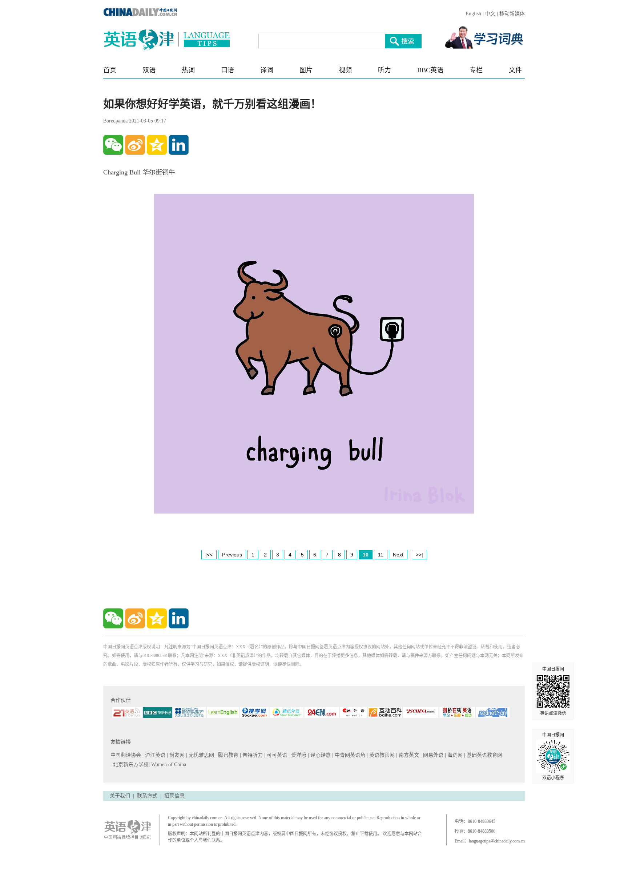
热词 (188, 70)
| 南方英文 (408, 755)
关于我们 (120, 795)
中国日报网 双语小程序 (553, 756)
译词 (266, 70)
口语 (227, 70)
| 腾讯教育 (228, 755)
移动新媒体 (512, 13)
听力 (384, 70)
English (473, 13)
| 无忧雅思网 (201, 755)
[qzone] (157, 145)
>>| (419, 555)
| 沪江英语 (154, 755)
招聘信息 (174, 795)
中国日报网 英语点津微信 (553, 691)
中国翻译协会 (126, 755)
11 (380, 555)
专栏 (476, 70)
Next (398, 555)
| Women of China (167, 764)
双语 (149, 70)
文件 (515, 70)
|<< (209, 555)
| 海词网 (454, 755)
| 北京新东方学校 (129, 764)
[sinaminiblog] (135, 145)
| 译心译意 (320, 755)
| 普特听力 (252, 755)
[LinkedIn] (179, 145)
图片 (306, 70)
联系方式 (147, 795)
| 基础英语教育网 (484, 755)
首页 (109, 70)
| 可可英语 (276, 755)
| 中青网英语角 (349, 755)
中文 (490, 13)
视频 (345, 70)
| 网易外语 (432, 755)
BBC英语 (430, 70)
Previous (232, 555)
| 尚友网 (176, 755)
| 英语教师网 (381, 755)
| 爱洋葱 (298, 755)
